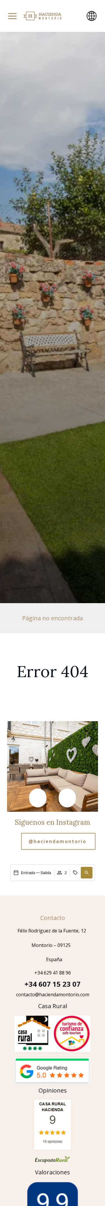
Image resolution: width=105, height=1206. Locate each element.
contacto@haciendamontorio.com (52, 994)
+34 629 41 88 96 (52, 973)
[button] (37, 798)
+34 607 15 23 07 (52, 984)
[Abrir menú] (12, 16)
